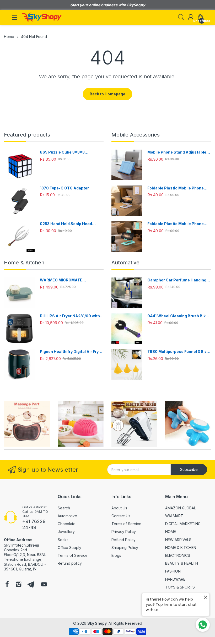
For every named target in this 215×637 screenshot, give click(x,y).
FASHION (173, 571)
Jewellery (66, 531)
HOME (170, 531)
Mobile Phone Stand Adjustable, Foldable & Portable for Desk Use (178, 152)
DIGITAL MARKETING (183, 523)
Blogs (116, 555)
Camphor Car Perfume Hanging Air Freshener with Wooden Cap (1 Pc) (178, 280)
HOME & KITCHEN (180, 547)
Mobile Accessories (135, 135)
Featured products (27, 135)
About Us (119, 508)
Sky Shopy (97, 623)
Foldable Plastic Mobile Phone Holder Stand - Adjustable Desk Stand (177, 188)
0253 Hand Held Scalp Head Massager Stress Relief (66, 223)
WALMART (174, 516)
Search (64, 508)
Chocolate (67, 523)
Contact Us (120, 516)
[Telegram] (31, 584)
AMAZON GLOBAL (180, 508)
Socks (63, 539)
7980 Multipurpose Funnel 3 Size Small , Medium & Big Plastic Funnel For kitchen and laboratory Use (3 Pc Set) (178, 351)
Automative (125, 262)
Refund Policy (123, 539)
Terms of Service (73, 555)
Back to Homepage (107, 94)
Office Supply (69, 547)
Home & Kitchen (24, 262)
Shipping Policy (124, 547)
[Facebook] (7, 585)
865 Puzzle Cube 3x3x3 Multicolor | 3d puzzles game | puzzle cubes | (68, 152)
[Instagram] (18, 585)
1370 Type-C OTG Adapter (64, 188)
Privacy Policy (123, 531)
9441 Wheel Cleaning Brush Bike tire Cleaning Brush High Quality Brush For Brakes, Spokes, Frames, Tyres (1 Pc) (177, 316)
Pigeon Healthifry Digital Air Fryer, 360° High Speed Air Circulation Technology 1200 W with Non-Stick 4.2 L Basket (72, 351)
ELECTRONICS (177, 555)
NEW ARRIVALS (178, 539)
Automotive (67, 516)
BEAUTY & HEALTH (181, 563)
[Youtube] (44, 584)
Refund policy (70, 563)
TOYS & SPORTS (180, 587)
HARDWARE (175, 579)
